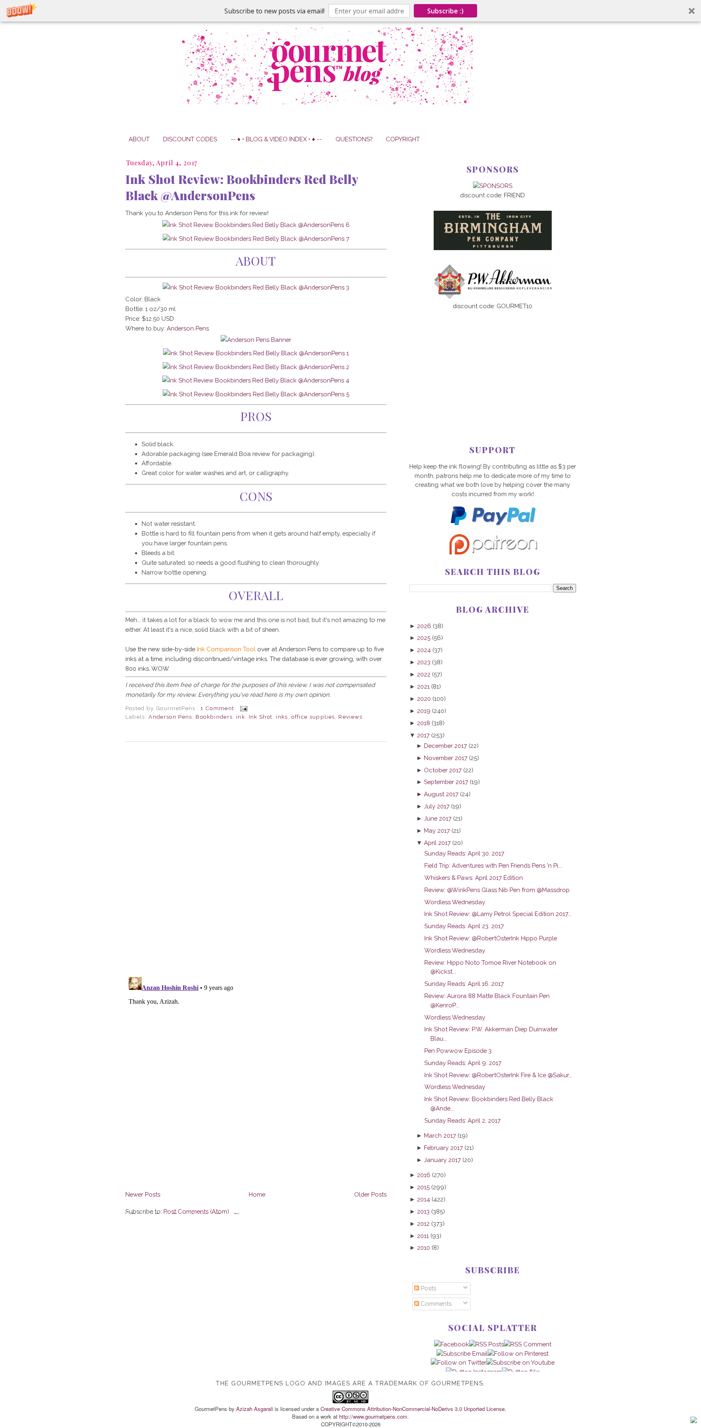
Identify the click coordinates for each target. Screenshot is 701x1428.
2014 (423, 1199)
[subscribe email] (462, 1353)
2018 (423, 722)
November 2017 (445, 757)
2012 (423, 1223)
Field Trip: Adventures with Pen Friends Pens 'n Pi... (493, 865)
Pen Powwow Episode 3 (458, 1050)
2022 (423, 674)
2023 (423, 662)
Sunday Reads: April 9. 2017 (462, 1062)
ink (240, 716)
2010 (423, 1247)
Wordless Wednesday (454, 902)
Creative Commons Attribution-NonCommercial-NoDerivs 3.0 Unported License (412, 1409)
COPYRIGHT (403, 139)
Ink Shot (261, 716)
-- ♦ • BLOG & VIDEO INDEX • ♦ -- (276, 139)
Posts (427, 1288)
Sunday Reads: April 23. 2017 (464, 925)
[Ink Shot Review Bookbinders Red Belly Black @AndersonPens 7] (256, 238)
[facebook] (451, 1344)
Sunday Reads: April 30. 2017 (464, 853)
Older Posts (370, 1194)
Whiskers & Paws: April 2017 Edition (473, 877)
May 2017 (437, 830)
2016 (423, 1174)
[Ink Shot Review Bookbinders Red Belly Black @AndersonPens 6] (256, 224)
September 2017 (446, 781)
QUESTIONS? (353, 139)
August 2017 (441, 794)
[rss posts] (486, 1344)
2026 (424, 625)
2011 (423, 1235)
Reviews (350, 716)
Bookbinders (214, 716)
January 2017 (442, 1159)
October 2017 (443, 770)
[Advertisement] (492, 364)
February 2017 (443, 1147)
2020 (424, 698)
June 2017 (438, 818)
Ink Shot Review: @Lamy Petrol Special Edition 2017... (498, 913)
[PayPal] (492, 528)
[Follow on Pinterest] (518, 1353)
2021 (423, 686)
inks (282, 716)
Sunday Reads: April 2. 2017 (462, 1120)
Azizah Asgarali (254, 1409)
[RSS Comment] (527, 1344)
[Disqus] (256, 859)
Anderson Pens (188, 328)
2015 (423, 1187)
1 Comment (217, 708)
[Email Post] (242, 708)
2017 (423, 735)
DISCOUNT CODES (190, 139)
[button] (350, 11)
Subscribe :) (445, 10)
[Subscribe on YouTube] (520, 1362)
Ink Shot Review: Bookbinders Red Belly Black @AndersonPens (241, 187)
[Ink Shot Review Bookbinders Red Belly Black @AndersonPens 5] (256, 394)
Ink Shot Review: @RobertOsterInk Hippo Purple (490, 938)
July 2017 (436, 806)
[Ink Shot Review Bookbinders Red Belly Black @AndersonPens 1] (256, 353)
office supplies (313, 716)
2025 (423, 637)
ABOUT (139, 139)
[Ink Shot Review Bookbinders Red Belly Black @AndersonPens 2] (256, 366)
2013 (423, 1211)
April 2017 (437, 842)
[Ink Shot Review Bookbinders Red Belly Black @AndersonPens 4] (255, 380)
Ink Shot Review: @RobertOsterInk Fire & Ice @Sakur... (498, 1075)
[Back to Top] (693, 1421)
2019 (423, 710)
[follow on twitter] (458, 1362)
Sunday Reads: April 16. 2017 (464, 983)
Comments (435, 1303)
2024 (424, 649)
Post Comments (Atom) (196, 1211)
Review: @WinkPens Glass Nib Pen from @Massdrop (497, 889)
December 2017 (445, 745)
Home (257, 1194)
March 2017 (440, 1135)
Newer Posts (142, 1194)
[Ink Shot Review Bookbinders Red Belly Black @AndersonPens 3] (256, 287)
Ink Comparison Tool (226, 649)
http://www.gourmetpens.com (373, 1416)
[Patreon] (492, 552)
